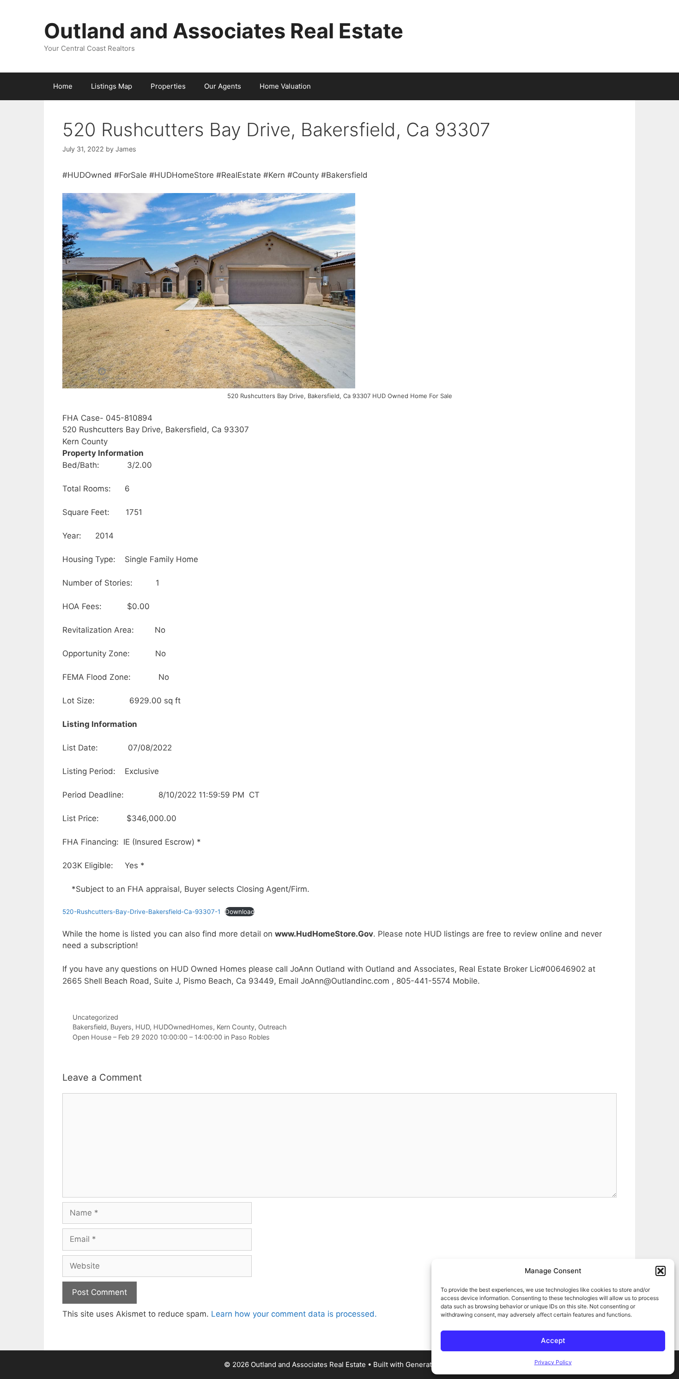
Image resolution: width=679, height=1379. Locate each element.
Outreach (272, 1027)
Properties (168, 86)
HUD (142, 1027)
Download (240, 911)
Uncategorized (95, 1017)
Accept (553, 1340)
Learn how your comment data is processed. (294, 1314)
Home (63, 86)
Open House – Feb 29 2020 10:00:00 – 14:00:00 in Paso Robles (171, 1037)
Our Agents (222, 86)
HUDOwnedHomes (183, 1027)
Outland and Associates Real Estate (223, 30)
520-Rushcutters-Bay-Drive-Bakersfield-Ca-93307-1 (141, 911)
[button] (660, 1271)
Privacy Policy (553, 1362)
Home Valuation (285, 86)
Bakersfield (90, 1027)
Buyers (121, 1027)
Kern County (236, 1027)
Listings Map (111, 86)
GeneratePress (430, 1364)
